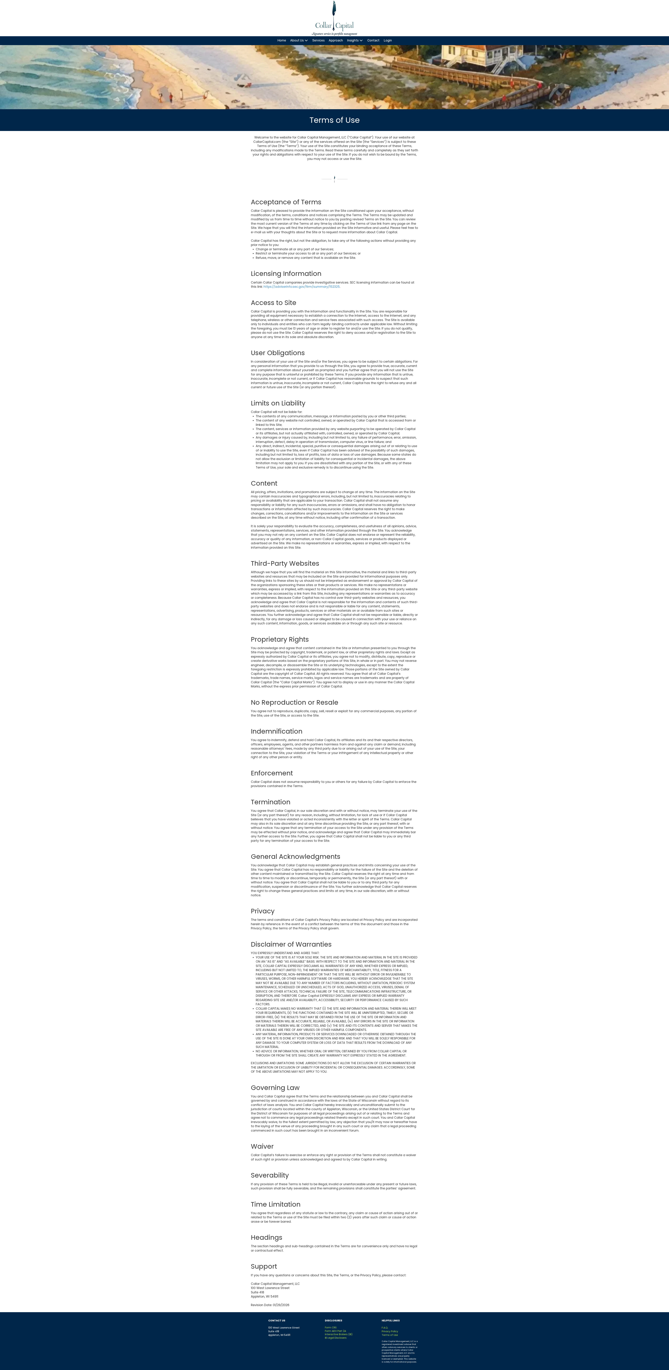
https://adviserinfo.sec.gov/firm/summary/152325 (302, 287)
